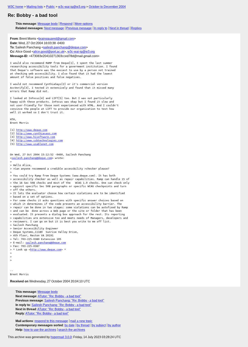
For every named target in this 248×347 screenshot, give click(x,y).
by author (114, 325)
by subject (99, 325)
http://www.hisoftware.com (35, 136)
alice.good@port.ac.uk (48, 51)
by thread (83, 325)
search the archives (71, 329)
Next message (54, 28)
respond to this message (51, 321)
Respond (66, 23)
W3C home (15, 6)
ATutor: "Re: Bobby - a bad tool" (59, 296)
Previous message (79, 28)
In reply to (100, 28)
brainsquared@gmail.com (56, 38)
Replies (136, 28)
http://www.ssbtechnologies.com (39, 140)
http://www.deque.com (31, 130)
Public (50, 6)
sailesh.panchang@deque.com (64, 47)
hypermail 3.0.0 (61, 337)
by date (70, 325)
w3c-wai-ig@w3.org (71, 6)
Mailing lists (35, 6)
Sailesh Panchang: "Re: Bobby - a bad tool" (74, 300)
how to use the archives (40, 329)
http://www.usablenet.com (34, 144)
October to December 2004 (107, 6)
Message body (48, 23)
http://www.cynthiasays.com (36, 133)
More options (84, 23)
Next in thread (119, 28)
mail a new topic (81, 321)
